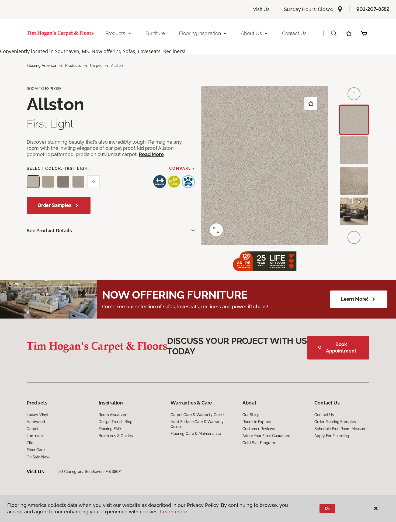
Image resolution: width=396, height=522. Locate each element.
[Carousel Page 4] (354, 211)
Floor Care (36, 450)
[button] (333, 33)
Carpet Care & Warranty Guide (197, 415)
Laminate (35, 436)
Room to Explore (256, 422)
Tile (30, 443)
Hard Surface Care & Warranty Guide (197, 424)
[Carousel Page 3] (354, 181)
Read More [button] (151, 154)
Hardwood (36, 422)
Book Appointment (341, 347)
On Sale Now (38, 457)
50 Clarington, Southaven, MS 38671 (90, 471)
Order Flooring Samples (335, 422)
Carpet (96, 65)
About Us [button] (251, 33)
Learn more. (174, 511)
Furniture (155, 33)
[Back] (354, 93)
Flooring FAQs (110, 429)
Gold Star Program (258, 443)
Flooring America (41, 65)
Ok (327, 508)
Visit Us (261, 9)
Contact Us (294, 33)
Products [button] (115, 33)
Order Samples (54, 205)
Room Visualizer (112, 415)
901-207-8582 (373, 9)
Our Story (250, 415)
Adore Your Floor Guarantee (266, 436)
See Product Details (49, 230)
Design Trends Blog (115, 422)
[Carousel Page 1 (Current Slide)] (354, 120)
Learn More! (355, 299)
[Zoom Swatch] (216, 229)
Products (73, 65)
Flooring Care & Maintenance (196, 433)
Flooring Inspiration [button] (200, 33)
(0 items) (364, 33)
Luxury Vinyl (37, 415)
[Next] (354, 237)
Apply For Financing (331, 436)
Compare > (182, 168)
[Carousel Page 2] (354, 150)
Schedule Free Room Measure (340, 429)
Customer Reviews (258, 429)
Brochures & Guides (116, 436)
